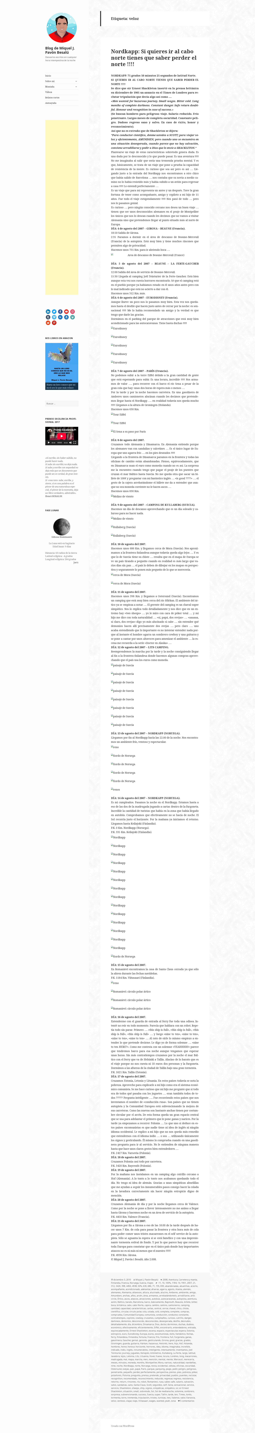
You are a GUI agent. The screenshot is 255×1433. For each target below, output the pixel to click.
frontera (164, 1337)
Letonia (130, 1356)
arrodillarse (184, 1295)
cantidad (115, 1308)
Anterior (41, 366)
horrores (150, 1346)
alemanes (116, 1292)
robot (143, 1381)
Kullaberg (167, 1353)
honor (124, 1346)
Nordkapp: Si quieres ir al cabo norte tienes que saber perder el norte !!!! (154, 58)
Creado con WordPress (122, 1425)
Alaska (178, 1289)
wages (152, 1400)
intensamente (168, 1349)
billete (187, 1302)
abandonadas (171, 1286)
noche (120, 1365)
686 (149, 1286)
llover (152, 1356)
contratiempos (118, 1317)
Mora (160, 1362)
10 (163, 1282)
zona (173, 1400)
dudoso (190, 1324)
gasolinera (116, 1340)
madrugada (116, 1359)
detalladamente (119, 1324)
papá (137, 1368)
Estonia (190, 1330)
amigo (193, 1292)
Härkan (144, 1343)
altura (146, 1292)
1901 (183, 1282)
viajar (128, 1400)
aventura (191, 1298)
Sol (152, 1391)
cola (144, 1311)
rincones (131, 1381)
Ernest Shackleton (139, 1330)
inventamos (182, 1349)
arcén (139, 1295)
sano (130, 1384)
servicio (115, 1388)
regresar (168, 1378)
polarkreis (116, 1375)
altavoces (137, 1292)
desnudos (185, 1321)
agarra (163, 1289)
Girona (165, 1340)
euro (124, 1333)
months (140, 1362)
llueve (159, 1356)
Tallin (164, 1394)
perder (136, 1372)
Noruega (134, 1282)
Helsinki (163, 1343)
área (145, 1295)
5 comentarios (187, 1400)
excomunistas (162, 1333)
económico (116, 1327)
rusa (161, 1381)
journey (126, 1353)
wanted (160, 1400)
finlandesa (122, 1337)
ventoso (121, 1400)
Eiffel (156, 1327)
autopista (181, 1298)
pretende (154, 1375)
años (133, 1295)
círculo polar (135, 1311)
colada (151, 1311)
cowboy (139, 1317)
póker (194, 1372)
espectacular (171, 1330)
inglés (130, 1349)
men (145, 1359)
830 (162, 1286)
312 (113, 1286)
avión (113, 1302)
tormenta (115, 1397)
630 (145, 1286)
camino (163, 1305)
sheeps (135, 1388)
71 (153, 1286)
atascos (134, 1298)
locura (166, 1356)
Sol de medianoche (164, 1391)
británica (121, 1305)
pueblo (174, 1375)
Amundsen (116, 1295)
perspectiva (162, 1372)
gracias (179, 1340)
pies (179, 1372)
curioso (171, 1317)
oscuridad (190, 1365)
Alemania (126, 1292)
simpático (170, 1388)
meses (114, 1362)
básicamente (157, 1302)
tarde (170, 1394)
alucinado (155, 1292)
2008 (165, 1279)
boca (113, 1305)
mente (169, 1359)
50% (140, 1286)
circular (124, 1311)
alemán (187, 1289)
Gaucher (127, 1340)
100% (168, 1282)
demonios (126, 1321)
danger (187, 1317)
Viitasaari (143, 1400)
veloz (113, 1400)
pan (132, 1368)
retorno (115, 1381)
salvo (113, 1384)
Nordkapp (129, 1365)
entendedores (180, 1327)
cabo (129, 1305)
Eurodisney (133, 1333)
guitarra (135, 1343)
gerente (143, 1340)
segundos (157, 1384)
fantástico (181, 1333)
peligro (182, 1368)
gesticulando (154, 1340)
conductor (173, 1314)
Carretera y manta (188, 1279)
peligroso (191, 1368)
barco (147, 1302)
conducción (161, 1314)
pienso (172, 1372)
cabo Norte (138, 1305)
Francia (125, 1282)
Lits (137, 1356)
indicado (115, 1349)
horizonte (140, 1346)
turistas (162, 1397)
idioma (165, 1346)
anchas (126, 1295)
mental (161, 1359)
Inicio (48, 75)
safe (173, 1381)
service (190, 1384)
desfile (176, 1321)
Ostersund (116, 1368)
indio (123, 1349)
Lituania (144, 1356)
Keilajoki (145, 1353)
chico (179, 1308)
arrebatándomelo (168, 1295)
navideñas (191, 1362)
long (181, 1356)
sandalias (122, 1384)
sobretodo (145, 1391)
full (171, 1337)
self (165, 1384)
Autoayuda (50, 103)
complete (174, 1311)
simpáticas (158, 1388)
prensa (144, 1375)
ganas (188, 1337)
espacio (160, 1330)
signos (149, 1388)
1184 (174, 1282)
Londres (174, 1356)
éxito (172, 1333)
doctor (163, 1324)
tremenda (132, 1397)
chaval (172, 1308)
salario (179, 1381)
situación (127, 1391)
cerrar (165, 1308)
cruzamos (149, 1317)
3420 (118, 1286)
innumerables (141, 1349)
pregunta (135, 1375)
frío (157, 1337)
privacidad (165, 1375)
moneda (132, 1362)
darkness (115, 1321)
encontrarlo (166, 1327)
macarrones (191, 1356)
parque (150, 1368)
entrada (192, 1327)
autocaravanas (168, 1298)
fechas (190, 1333)
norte (137, 1365)
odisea (172, 1365)
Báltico (121, 1302)
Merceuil (178, 1359)
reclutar (192, 1375)
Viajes (150, 1282)
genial (135, 1340)
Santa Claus (140, 1384)
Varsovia (190, 1397)
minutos (122, 1362)
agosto (171, 1289)
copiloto (131, 1317)
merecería (189, 1359)
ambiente (183, 1292)
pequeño (127, 1372)
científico (115, 1311)
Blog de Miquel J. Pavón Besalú (60, 50)
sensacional (180, 1384)
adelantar (145, 1289)
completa (164, 1311)
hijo (176, 1343)
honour (131, 1346)
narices (168, 1362)
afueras (155, 1289)
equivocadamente (120, 1330)
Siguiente (83, 366)
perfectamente (148, 1372)
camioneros (174, 1305)
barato (129, 1302)
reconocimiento (145, 1378)
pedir (174, 1368)
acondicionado (133, 1289)
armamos (153, 1295)
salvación (188, 1381)
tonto (188, 1394)
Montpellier (151, 1362)
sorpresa (115, 1394)
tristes (153, 1397)
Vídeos (48, 92)
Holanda (188, 1343)
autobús (156, 1298)
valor (182, 1397)
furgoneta (179, 1337)
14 (179, 1282)
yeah (167, 1400)
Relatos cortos (52, 97)
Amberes (173, 1292)
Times (182, 1394)
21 (194, 1282)
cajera (148, 1305)
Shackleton (125, 1388)
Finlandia (115, 1282)
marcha (138, 1359)
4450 (128, 1286)
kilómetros (155, 1353)
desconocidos (151, 1321)
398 (123, 1286)
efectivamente (130, 1327)
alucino (164, 1292)
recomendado (130, 1378)
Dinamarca (148, 1324)
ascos (127, 1298)
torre (123, 1397)
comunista (150, 1314)
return (123, 1381)
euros (151, 1333)
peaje (168, 1368)
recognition (116, 1378)
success (142, 1394)
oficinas (180, 1365)
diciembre (137, 1324)
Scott (149, 1384)
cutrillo (179, 1317)
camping (185, 1305)
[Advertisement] (61, 207)
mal (125, 1359)
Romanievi (152, 1381)
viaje (135, 1400)
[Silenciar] (70, 442)
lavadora (115, 1356)
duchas (181, 1324)
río (138, 1381)
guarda (126, 1343)
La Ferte (177, 1353)
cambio (155, 1305)
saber (167, 1381)
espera (182, 1330)
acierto (194, 1286)
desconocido (138, 1321)
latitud (191, 1353)
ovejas (126, 1368)
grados (187, 1340)
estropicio (116, 1333)
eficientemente (145, 1327)
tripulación (143, 1397)
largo (184, 1353)
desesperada (165, 1321)
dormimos (172, 1324)
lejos (123, 1356)
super (157, 1394)
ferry (113, 1337)
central (157, 1308)
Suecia (143, 1282)
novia (154, 1365)
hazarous (153, 1343)
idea (158, 1346)
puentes (183, 1375)
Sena (170, 1384)
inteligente (154, 1349)
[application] (61, 436)
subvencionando (129, 1394)
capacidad (125, 1308)
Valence (175, 1397)
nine (113, 1365)
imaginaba (174, 1346)
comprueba (116, 1314)
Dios (157, 1324)
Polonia (126, 1375)
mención (153, 1359)
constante (183, 1314)
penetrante (116, 1372)
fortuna (142, 1337)
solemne (179, 1391)
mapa (131, 1359)
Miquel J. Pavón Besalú (146, 1279)
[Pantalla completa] (74, 442)
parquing (160, 1368)
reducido (158, 1378)
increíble (185, 1346)
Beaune (179, 1302)
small (136, 1391)
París (143, 1368)
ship (142, 1388)
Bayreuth (169, 1302)
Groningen (116, 1343)
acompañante (118, 1289)
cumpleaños (161, 1317)
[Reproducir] (48, 442)
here (170, 1343)
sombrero (189, 1391)
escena (152, 1330)
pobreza (186, 1372)
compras (184, 1311)
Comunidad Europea (133, 1314)
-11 (159, 1282)
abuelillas (185, 1286)
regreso (177, 1378)
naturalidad (178, 1362)
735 (157, 1286)
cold (157, 1311)
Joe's (76, 562)
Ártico (120, 1298)
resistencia (187, 1378)
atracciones (145, 1298)
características (138, 1308)
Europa (143, 1333)
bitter (194, 1302)
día (129, 1324)
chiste (186, 1308)
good (172, 1340)
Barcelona (138, 1302)
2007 (189, 1282)
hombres (115, 1346)
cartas (150, 1308)
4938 (134, 1286)
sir (177, 1388)
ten (176, 1394)
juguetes (135, 1353)
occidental (163, 1365)
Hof (181, 1343)
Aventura (173, 1279)
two (169, 1397)
